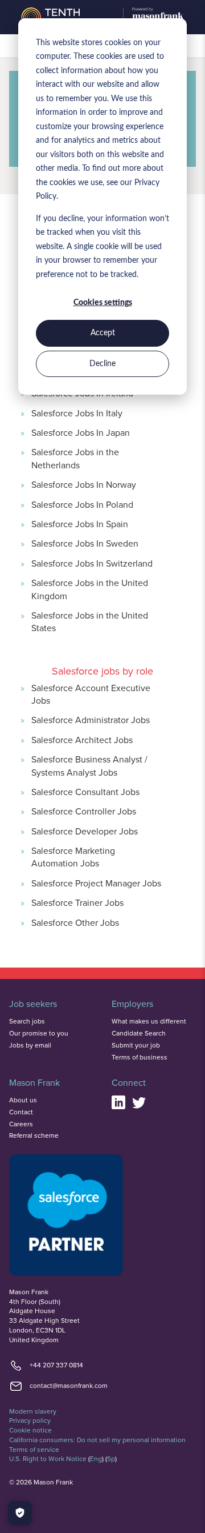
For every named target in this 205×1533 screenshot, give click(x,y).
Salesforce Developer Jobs (84, 831)
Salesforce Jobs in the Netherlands (75, 458)
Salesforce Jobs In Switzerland (92, 563)
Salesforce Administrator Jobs (90, 719)
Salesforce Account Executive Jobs (90, 694)
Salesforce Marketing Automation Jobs (73, 856)
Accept (103, 333)
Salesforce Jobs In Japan (80, 432)
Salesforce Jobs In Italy (76, 413)
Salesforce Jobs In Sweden (84, 543)
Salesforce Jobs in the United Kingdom (89, 588)
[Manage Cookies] (20, 1513)
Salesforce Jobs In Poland (82, 504)
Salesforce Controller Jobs (83, 811)
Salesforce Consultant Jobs (85, 791)
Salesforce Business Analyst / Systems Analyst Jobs (89, 765)
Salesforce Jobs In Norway (83, 484)
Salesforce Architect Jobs (82, 739)
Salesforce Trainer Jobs (77, 902)
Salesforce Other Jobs (75, 922)
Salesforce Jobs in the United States (89, 621)
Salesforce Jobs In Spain (79, 523)
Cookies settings (102, 303)
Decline (102, 364)
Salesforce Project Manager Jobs (96, 883)
